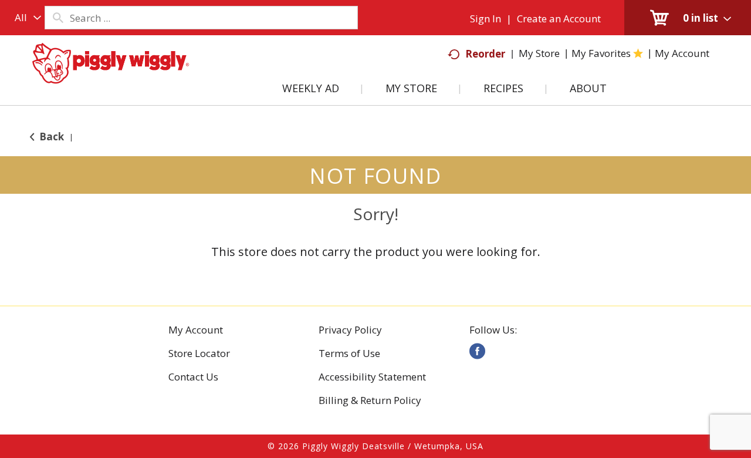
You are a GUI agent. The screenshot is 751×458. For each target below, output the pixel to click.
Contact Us (193, 377)
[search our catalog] (57, 17)
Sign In (485, 18)
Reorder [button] (485, 53)
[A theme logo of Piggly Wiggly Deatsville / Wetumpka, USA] (110, 75)
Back (50, 136)
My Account (195, 330)
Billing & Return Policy (370, 400)
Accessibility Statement (372, 377)
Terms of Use (349, 353)
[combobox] (25, 17)
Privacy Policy (350, 330)
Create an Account (559, 18)
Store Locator (199, 353)
